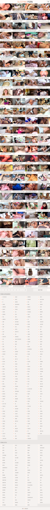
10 (25, 289)
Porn (25, 1)
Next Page (40, 290)
